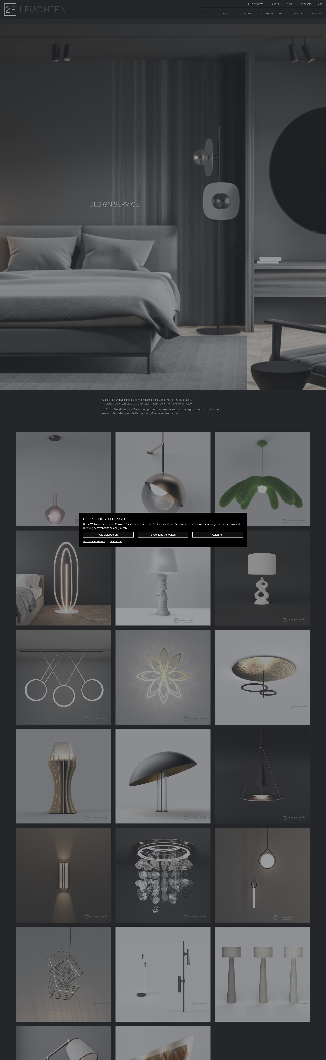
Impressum (116, 541)
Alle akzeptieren (108, 534)
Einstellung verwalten (163, 534)
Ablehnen (217, 534)
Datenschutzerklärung (94, 541)
